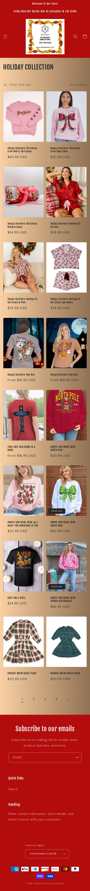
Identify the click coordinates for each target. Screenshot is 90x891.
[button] (5, 36)
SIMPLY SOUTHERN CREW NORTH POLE (63, 448)
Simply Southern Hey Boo (21, 374)
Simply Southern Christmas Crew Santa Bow (65, 150)
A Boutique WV (39, 884)
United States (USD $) (43, 853)
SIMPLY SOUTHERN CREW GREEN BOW (63, 524)
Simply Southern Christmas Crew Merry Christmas (22, 150)
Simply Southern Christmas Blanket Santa (22, 225)
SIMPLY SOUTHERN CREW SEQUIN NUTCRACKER (63, 599)
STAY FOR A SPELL (17, 597)
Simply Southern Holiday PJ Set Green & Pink (22, 300)
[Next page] (67, 699)
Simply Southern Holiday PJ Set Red (65, 225)
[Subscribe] (76, 757)
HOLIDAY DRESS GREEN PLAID (65, 673)
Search (13, 789)
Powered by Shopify (55, 884)
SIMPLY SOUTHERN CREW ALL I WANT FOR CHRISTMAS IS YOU (23, 524)
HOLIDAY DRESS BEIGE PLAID (22, 673)
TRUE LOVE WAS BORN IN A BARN (21, 448)
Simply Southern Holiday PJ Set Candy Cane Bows (65, 300)
